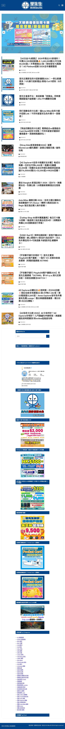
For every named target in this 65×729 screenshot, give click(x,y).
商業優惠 (19, 681)
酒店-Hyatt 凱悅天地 (22, 696)
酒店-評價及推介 (23, 194)
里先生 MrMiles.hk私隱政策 (8, 726)
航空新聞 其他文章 (22, 689)
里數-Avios (20, 706)
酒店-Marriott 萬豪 (35, 72)
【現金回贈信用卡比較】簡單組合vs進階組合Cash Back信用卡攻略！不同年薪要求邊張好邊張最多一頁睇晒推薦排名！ (40, 131)
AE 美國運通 (23, 72)
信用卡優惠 (20, 670)
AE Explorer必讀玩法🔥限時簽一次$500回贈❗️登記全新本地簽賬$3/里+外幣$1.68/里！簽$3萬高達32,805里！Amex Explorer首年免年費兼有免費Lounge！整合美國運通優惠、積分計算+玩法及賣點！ (40, 295)
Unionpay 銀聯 (21, 666)
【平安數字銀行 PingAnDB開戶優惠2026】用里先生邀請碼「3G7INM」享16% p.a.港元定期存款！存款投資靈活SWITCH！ (40, 275)
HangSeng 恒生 (21, 656)
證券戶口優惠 (29, 90)
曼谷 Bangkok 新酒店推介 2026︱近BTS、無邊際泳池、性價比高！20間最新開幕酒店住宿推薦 (40, 185)
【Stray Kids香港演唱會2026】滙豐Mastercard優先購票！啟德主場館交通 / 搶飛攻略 (39, 148)
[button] (3, 32)
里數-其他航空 (21, 708)
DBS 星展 (19, 651)
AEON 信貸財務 (21, 639)
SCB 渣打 (19, 664)
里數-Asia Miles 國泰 (24, 211)
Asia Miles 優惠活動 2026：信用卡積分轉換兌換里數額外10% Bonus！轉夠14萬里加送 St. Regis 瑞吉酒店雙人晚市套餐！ (40, 203)
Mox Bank (20, 660)
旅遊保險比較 (20, 683)
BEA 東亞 (19, 641)
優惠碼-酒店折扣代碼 (22, 677)
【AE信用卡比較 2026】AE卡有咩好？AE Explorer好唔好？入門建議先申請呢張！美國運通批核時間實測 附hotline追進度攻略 (40, 316)
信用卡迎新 (28, 72)
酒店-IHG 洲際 (21, 698)
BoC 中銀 (19, 643)
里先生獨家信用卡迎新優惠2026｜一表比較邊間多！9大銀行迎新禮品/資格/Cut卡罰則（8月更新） (40, 81)
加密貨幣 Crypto (21, 679)
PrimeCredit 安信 (21, 662)
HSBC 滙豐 (22, 249)
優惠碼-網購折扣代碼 (22, 675)
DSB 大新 (19, 652)
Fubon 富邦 (20, 654)
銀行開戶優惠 (35, 90)
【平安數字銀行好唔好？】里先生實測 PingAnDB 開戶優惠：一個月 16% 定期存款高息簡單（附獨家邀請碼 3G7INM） (39, 258)
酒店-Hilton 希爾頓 (22, 694)
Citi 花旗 (19, 647)
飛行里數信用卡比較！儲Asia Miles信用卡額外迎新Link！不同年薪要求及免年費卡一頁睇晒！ (39, 114)
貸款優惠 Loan (21, 692)
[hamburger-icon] (3, 5)
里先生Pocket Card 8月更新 (18, 44)
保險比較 (19, 668)
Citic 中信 (19, 649)
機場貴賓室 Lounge (22, 685)
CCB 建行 (19, 645)
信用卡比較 (23, 122)
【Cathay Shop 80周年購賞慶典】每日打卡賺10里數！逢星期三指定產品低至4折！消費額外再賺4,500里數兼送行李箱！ (40, 220)
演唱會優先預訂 (23, 156)
